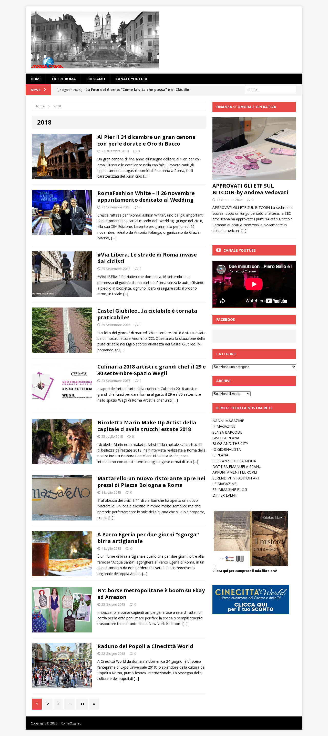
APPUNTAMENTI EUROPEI (234, 472)
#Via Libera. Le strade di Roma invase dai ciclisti (147, 258)
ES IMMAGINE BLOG (229, 489)
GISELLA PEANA (225, 437)
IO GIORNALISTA (226, 449)
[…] (145, 176)
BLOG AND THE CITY (230, 443)
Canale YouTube (132, 78)
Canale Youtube (239, 250)
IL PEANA (220, 455)
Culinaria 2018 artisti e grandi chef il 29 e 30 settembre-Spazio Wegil (151, 370)
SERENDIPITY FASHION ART (236, 478)
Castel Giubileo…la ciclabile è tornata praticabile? (147, 314)
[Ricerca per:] (270, 89)
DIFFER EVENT (224, 495)
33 (82, 703)
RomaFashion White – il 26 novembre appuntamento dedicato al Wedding (146, 196)
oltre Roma (64, 78)
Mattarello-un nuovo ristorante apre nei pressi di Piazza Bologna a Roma (151, 481)
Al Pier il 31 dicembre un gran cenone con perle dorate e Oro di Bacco (146, 140)
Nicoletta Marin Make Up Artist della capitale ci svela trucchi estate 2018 (146, 426)
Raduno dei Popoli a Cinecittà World (145, 646)
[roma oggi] (164, 40)
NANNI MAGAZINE (228, 420)
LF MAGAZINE (224, 483)
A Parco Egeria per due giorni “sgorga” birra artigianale (148, 538)
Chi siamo (95, 78)
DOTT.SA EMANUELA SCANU (236, 466)
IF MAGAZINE (223, 426)
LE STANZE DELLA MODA (234, 460)
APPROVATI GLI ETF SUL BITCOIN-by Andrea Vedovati (250, 189)
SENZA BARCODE (227, 432)
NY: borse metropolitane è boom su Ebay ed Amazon (151, 593)
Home (36, 78)
